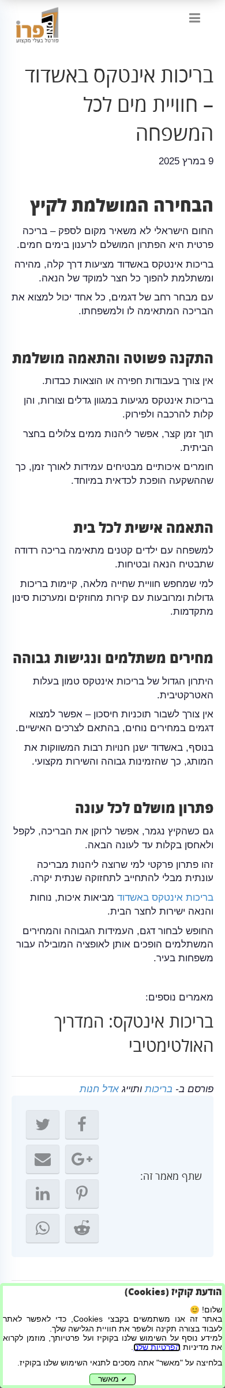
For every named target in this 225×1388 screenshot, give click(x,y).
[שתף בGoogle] (82, 1159)
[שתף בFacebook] (82, 1124)
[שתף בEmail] (42, 1159)
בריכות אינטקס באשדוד (165, 897)
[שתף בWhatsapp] (42, 1228)
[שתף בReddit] (82, 1228)
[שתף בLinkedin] (42, 1193)
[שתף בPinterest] (82, 1193)
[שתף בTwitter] (42, 1124)
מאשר (112, 1379)
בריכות (158, 1089)
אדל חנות (99, 1089)
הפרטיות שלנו (157, 1347)
